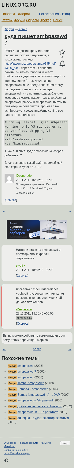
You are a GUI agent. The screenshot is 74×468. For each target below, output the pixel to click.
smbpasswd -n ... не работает (37, 412)
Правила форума (28, 442)
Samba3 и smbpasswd (32, 389)
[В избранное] (62, 52)
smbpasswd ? (26, 371)
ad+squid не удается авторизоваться (43, 418)
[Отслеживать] (62, 63)
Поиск (57, 20)
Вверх (65, 443)
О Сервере (10, 442)
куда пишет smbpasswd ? (36, 39)
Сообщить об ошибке (16, 450)
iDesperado (24, 175)
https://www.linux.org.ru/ (17, 453)
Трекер (45, 20)
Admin (22, 29)
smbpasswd (25, 365)
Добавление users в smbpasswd (39, 406)
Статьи (7, 20)
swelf (19, 265)
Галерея (23, 14)
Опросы (32, 20)
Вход (66, 14)
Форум (19, 20)
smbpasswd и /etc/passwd (35, 400)
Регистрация (49, 14)
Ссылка (10, 200)
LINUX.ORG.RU (19, 5)
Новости (8, 14)
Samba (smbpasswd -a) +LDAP (38, 394)
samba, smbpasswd (30, 383)
